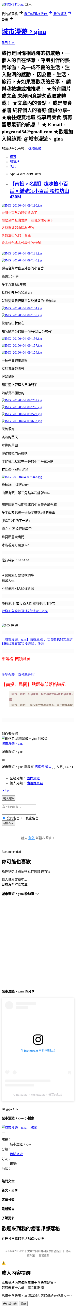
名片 (13, 166)
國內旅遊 (33, 778)
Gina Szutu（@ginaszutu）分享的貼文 (38, 1094)
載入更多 (8, 798)
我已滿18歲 (10, 1303)
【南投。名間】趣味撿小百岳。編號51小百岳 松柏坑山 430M (39, 190)
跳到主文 (8, 43)
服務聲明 (44, 1255)
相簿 (13, 157)
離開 (23, 1303)
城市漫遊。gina (24, 31)
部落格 (14, 162)
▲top (5, 790)
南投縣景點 (35, 783)
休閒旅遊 (34, 148)
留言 (48, 767)
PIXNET (19, 1251)
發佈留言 (8, 823)
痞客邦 (39, 767)
